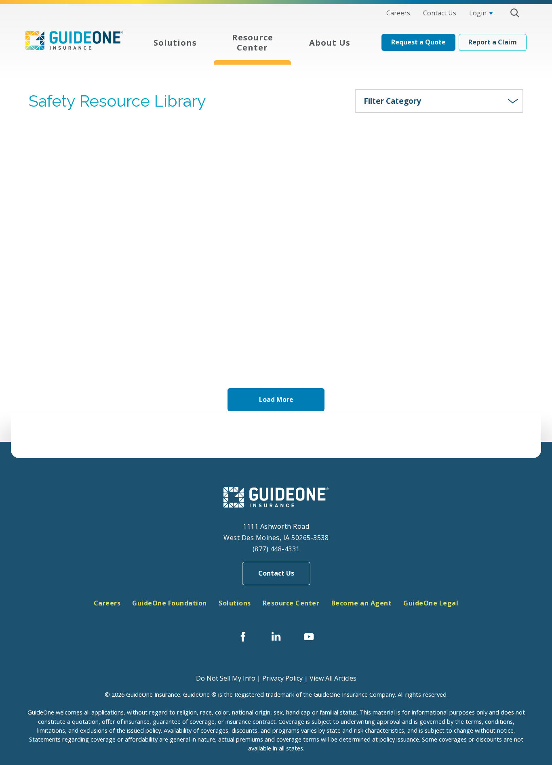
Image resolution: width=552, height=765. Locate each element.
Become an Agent (361, 603)
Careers (107, 603)
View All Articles (333, 678)
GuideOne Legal (430, 603)
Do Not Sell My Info (225, 678)
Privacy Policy (282, 678)
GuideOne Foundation (169, 603)
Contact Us (276, 573)
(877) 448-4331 (276, 548)
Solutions (235, 603)
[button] (514, 13)
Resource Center (291, 603)
